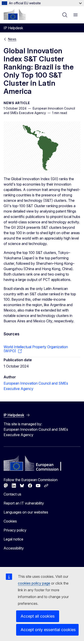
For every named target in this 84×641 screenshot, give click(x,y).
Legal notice (13, 539)
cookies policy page (34, 583)
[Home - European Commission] (15, 14)
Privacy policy (15, 530)
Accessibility (14, 548)
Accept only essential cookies (48, 629)
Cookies (10, 521)
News (12, 39)
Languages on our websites (26, 512)
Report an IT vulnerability (24, 503)
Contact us (12, 494)
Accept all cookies (38, 616)
